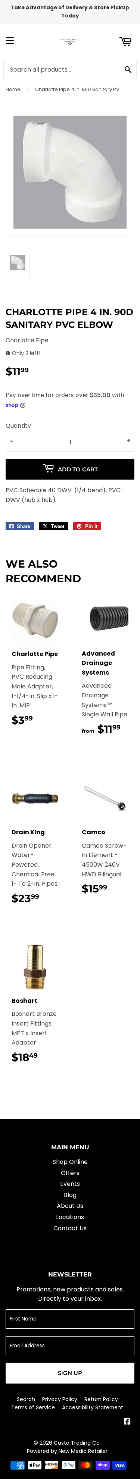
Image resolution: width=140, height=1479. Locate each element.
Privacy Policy (59, 1399)
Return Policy (101, 1399)
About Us (70, 1206)
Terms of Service (33, 1407)
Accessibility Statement (92, 1407)
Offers (70, 1173)
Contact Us (70, 1228)
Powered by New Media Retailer (67, 1451)
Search (26, 1399)
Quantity (18, 425)
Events (70, 1184)
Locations (70, 1217)
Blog (70, 1195)
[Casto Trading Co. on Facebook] (127, 1422)
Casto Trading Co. (77, 1443)
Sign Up (70, 1372)
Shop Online (70, 1162)
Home (13, 89)
